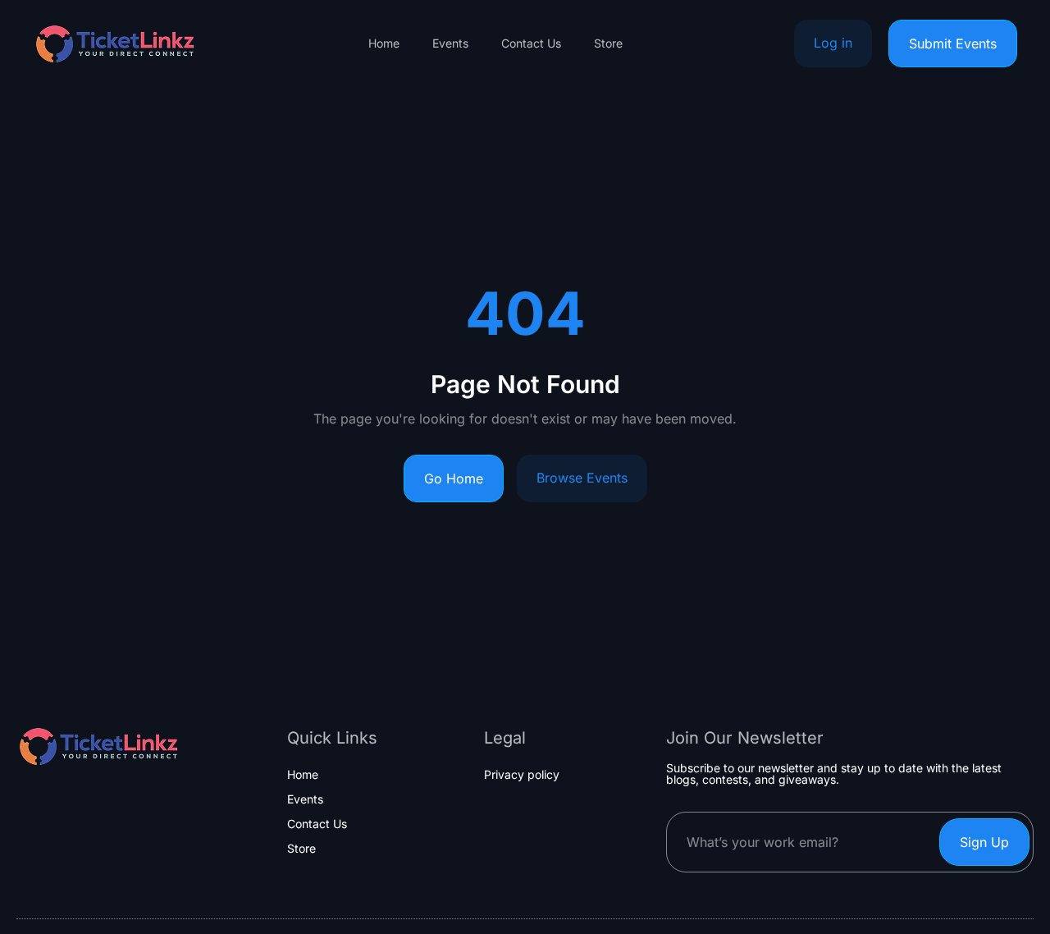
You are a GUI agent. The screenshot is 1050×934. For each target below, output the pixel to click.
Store (608, 43)
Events (450, 43)
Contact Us (531, 43)
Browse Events (582, 477)
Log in (833, 42)
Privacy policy (521, 775)
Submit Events (953, 43)
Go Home (453, 478)
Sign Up (984, 842)
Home (383, 43)
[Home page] (115, 44)
